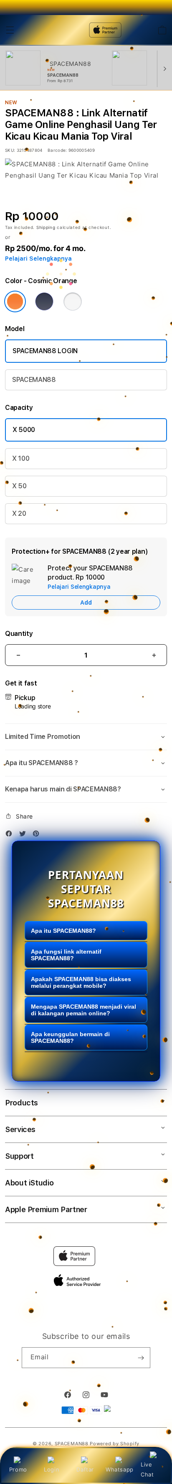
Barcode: (57, 150)
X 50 (19, 486)
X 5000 (24, 430)
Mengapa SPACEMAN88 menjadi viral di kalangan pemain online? (83, 1010)
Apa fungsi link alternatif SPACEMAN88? (66, 955)
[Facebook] (11, 835)
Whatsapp (120, 1469)
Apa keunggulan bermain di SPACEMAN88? (70, 1037)
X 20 (19, 513)
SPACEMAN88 (34, 380)
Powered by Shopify (114, 1443)
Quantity (19, 634)
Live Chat (147, 1469)
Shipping (46, 227)
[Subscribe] (141, 1357)
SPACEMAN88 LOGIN (45, 351)
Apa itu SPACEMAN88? (63, 930)
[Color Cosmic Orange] (15, 301)
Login (51, 1469)
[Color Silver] (72, 301)
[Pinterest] (38, 835)
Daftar (85, 1469)
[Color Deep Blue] (44, 301)
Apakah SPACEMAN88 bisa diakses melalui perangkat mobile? (81, 982)
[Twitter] (24, 835)
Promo (18, 1469)
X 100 (20, 458)
